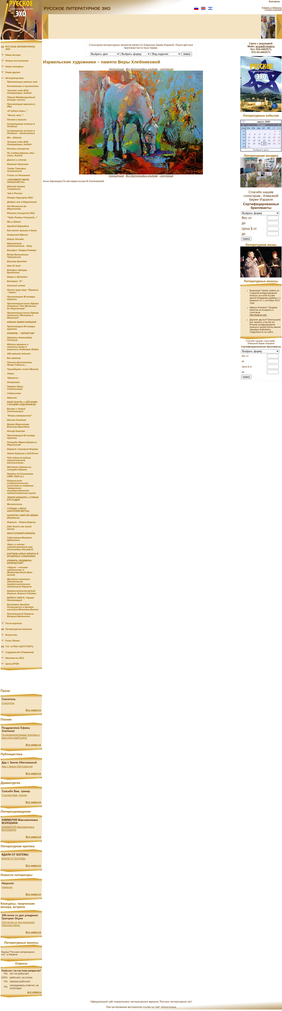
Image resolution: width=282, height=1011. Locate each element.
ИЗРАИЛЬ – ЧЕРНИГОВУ (20, 333)
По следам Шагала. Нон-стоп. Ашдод (21, 154)
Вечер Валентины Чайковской (17, 255)
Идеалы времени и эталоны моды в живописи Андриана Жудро (23, 347)
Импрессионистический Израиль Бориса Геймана (21, 592)
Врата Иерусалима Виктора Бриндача (18, 425)
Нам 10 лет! (14, 265)
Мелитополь (14, 504)
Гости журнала (13, 623)
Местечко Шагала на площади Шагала (19, 468)
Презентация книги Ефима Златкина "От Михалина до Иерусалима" (23, 306)
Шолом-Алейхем (16, 420)
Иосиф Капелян (16, 431)
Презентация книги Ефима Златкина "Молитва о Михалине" (23, 315)
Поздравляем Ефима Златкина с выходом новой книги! (21, 736)
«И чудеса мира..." (17, 111)
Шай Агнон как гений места (19, 527)
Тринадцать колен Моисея (22, 369)
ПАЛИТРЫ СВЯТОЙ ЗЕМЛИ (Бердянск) (22, 516)
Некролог (7, 887)
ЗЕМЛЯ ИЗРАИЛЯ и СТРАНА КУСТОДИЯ (23, 498)
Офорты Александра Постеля (19, 338)
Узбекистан (14, 393)
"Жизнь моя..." (15, 115)
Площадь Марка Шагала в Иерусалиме (22, 443)
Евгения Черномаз (17, 164)
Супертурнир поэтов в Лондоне (21, 125)
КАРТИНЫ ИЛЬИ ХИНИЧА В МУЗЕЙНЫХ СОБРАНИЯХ (22, 554)
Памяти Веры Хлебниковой (15, 387)
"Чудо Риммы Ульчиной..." (22, 217)
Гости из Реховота (18, 175)
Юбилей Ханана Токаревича (16, 187)
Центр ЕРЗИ (12, 664)
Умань (10, 373)
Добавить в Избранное (272, 8)
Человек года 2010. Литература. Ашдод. (19, 91)
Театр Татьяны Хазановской (16, 169)
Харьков (12, 397)
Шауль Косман (15, 239)
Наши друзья (12, 72)
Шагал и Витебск (17, 277)
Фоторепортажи (14, 78)
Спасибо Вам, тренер (14, 795)
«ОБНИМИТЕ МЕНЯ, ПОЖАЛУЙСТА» (18, 180)
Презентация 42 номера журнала (21, 436)
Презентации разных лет (22, 82)
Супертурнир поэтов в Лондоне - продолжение (21, 131)
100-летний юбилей (18, 353)
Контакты (274, 1)
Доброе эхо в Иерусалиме (22, 202)
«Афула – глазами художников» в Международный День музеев (20, 571)
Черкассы (12, 378)
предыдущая (116, 69)
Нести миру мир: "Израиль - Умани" (23, 291)
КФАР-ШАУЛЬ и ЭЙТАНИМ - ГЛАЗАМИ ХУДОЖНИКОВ (22, 403)
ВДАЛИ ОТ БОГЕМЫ (14, 858)
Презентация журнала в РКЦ (21, 105)
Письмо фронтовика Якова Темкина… (19, 363)
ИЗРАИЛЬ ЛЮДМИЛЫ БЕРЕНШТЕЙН (19, 561)
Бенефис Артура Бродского (17, 271)
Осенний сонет (16, 285)
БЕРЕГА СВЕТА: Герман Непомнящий (20, 598)
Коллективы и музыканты (23, 86)
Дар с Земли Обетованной (17, 766)
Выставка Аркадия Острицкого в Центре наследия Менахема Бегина (22, 607)
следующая (166, 69)
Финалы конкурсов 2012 (21, 213)
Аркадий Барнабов (18, 226)
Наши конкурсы (14, 66)
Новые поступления (16, 60)
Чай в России (14, 193)
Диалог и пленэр (16, 160)
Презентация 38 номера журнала (21, 297)
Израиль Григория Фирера (22, 449)
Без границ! (14, 358)
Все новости (33, 710)
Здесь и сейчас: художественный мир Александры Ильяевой (20, 547)
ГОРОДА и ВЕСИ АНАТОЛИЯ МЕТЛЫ (18, 509)
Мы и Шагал (14, 221)
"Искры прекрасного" (19, 415)
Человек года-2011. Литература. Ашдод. (19, 143)
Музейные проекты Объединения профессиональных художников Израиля (19, 583)
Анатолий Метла (17, 234)
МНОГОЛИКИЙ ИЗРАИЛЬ (21, 533)
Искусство (11, 635)
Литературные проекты (18, 629)
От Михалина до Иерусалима (16, 207)
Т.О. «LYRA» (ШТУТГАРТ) (19, 646)
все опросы (34, 992)
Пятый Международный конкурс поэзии (21, 98)
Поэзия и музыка (16, 119)
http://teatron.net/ (258, 315)
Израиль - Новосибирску (21, 522)
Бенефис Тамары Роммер (21, 250)
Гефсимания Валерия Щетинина (19, 538)
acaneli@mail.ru (265, 46)
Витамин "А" (14, 281)
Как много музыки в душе (22, 230)
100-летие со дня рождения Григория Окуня (18, 924)
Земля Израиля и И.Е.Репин (22, 453)
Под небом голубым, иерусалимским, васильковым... (19, 460)
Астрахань (13, 382)
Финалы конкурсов (18, 148)
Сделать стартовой (273, 10)
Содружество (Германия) (19, 652)
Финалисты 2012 (14, 658)
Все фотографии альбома (142, 69)
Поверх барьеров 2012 (20, 197)
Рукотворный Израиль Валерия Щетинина (20, 615)
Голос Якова (12, 640)
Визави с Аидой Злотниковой (16, 410)
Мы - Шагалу (14, 137)
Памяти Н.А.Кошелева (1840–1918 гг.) (20, 475)
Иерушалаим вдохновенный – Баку (19, 244)
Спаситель (8, 703)
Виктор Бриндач (17, 261)
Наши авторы (13, 55)
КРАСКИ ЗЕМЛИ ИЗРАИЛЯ (21, 322)
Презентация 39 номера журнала (21, 327)
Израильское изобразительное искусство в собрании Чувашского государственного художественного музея (21, 486)
